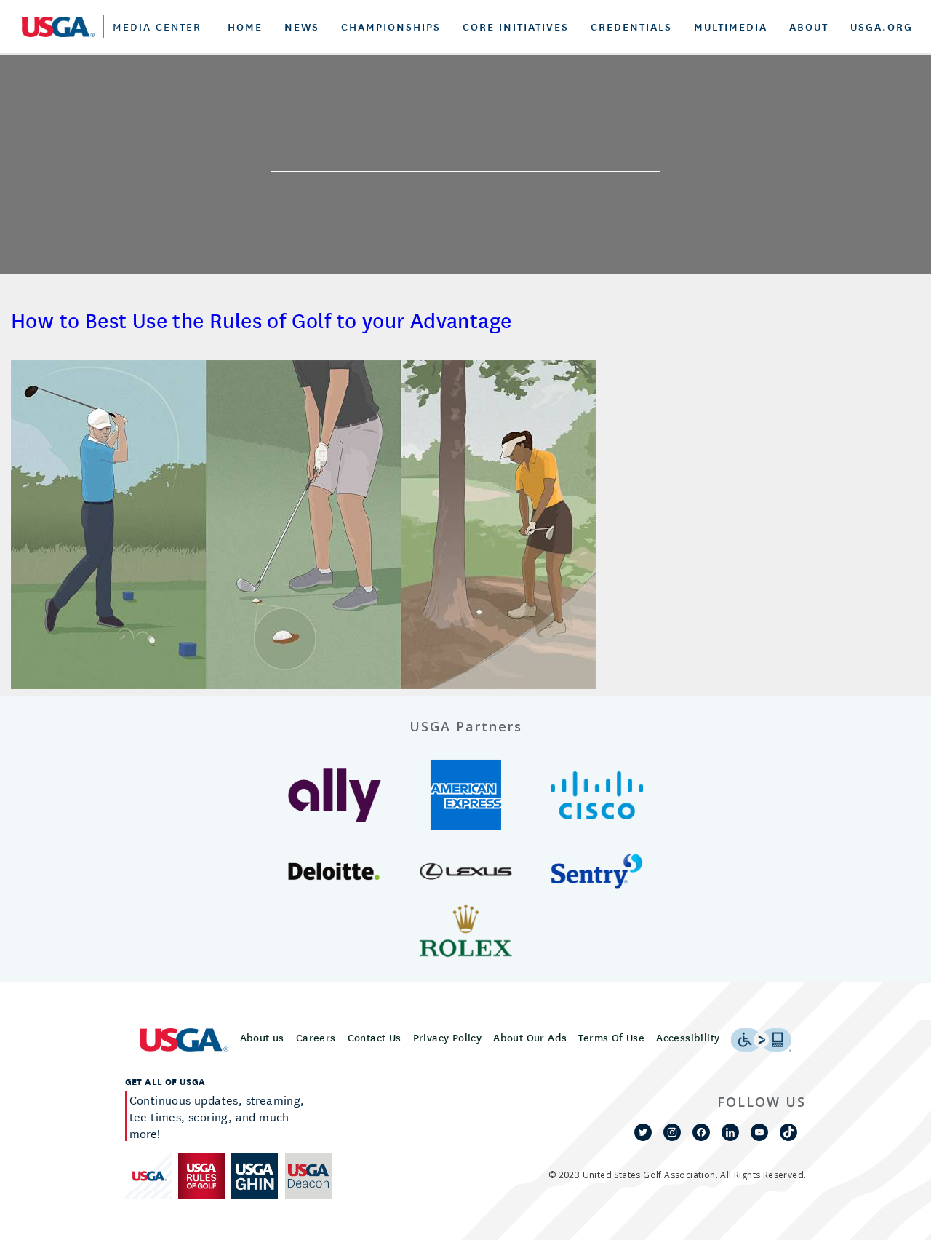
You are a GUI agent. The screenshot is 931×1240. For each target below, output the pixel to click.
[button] (335, 795)
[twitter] (643, 1132)
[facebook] (701, 1132)
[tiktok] (788, 1132)
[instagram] (672, 1132)
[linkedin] (730, 1132)
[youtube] (759, 1132)
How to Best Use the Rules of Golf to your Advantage (261, 320)
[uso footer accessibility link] (761, 1040)
